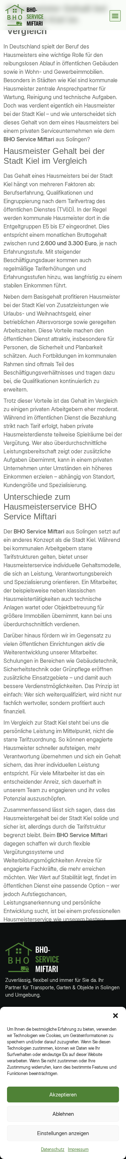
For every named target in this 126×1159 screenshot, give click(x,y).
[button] (115, 1015)
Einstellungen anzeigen (63, 1133)
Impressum (78, 1149)
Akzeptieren (63, 1094)
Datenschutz (52, 1149)
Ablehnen (63, 1114)
